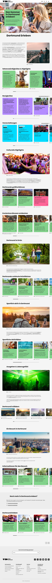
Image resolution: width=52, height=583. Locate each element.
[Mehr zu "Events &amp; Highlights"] (25, 523)
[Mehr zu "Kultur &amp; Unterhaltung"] (41, 523)
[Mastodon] (40, 559)
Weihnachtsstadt (10, 182)
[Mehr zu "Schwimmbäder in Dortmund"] (25, 349)
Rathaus (6, 571)
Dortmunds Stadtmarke (19, 574)
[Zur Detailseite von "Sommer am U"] (41, 133)
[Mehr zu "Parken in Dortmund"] (41, 476)
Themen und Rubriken (8, 567)
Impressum (39, 568)
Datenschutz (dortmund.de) (42, 569)
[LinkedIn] (49, 559)
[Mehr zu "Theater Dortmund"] (25, 197)
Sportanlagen (29, 333)
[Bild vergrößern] (48, 44)
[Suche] (38, 552)
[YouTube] (46, 559)
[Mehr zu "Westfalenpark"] (9, 286)
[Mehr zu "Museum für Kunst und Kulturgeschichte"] (25, 223)
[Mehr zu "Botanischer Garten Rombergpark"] (25, 286)
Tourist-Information (9, 461)
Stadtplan (28, 567)
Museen (9, 49)
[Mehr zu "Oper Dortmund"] (41, 197)
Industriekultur (4, 49)
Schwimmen (17, 333)
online (24, 460)
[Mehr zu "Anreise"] (25, 476)
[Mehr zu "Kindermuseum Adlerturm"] (41, 223)
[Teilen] (49, 543)
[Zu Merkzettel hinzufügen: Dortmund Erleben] (46, 543)
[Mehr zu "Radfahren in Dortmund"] (41, 349)
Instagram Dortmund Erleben (13, 503)
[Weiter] (49, 412)
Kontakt (39, 567)
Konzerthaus (30, 179)
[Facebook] (35, 559)
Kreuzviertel (19, 51)
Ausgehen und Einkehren (12, 397)
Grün (22, 49)
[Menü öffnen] (48, 1)
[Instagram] (38, 559)
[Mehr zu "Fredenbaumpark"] (41, 286)
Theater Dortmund (9, 179)
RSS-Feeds (28, 571)
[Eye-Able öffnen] (44, 1)
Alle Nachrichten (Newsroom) (44, 96)
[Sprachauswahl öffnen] (42, 1)
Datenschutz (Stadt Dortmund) (41, 571)
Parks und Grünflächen (36, 333)
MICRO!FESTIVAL (12, 181)
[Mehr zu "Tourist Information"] (9, 476)
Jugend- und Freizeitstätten (12, 334)
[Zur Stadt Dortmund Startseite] (7, 1)
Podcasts (17, 573)
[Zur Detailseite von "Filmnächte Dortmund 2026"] (25, 133)
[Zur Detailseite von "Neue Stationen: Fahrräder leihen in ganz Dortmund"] (41, 106)
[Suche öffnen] (46, 1)
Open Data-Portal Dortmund (31, 568)
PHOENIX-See (20, 50)
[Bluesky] (43, 559)
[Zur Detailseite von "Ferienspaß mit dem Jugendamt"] (9, 133)
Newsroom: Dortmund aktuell (9, 568)
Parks (13, 49)
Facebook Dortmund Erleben (12, 505)
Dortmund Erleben (7, 569)
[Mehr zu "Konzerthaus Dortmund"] (9, 197)
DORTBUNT (33, 180)
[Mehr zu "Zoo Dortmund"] (15, 79)
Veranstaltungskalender (10, 47)
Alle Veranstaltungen (45, 123)
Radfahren (38, 332)
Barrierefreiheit (29, 569)
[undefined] (49, 79)
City (10, 396)
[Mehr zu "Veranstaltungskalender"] (9, 523)
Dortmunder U (38, 179)
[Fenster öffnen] (8, 412)
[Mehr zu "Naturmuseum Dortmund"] (9, 223)
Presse (17, 567)
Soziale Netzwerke (18, 570)
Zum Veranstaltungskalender (11, 24)
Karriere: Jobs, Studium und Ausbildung (20, 569)
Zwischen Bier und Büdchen (14, 400)
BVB (16, 55)
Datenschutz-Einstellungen (42, 573)
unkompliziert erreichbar (8, 57)
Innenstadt (9, 51)
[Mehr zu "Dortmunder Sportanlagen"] (9, 349)
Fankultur (3, 56)
